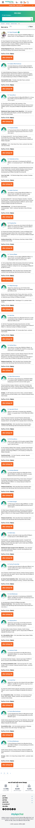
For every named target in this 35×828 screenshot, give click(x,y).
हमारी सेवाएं (4, 800)
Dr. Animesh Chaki (12, 650)
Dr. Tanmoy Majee (12, 254)
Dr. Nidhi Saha (11, 533)
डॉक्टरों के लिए (5, 802)
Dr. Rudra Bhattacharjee (14, 711)
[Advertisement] (17, 826)
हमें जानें (4, 795)
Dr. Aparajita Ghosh (13, 409)
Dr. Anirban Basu (12, 345)
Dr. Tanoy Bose (12, 95)
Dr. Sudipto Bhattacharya (14, 63)
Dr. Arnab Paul (11, 680)
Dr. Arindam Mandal (13, 470)
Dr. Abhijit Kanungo (13, 285)
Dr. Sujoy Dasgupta (13, 32)
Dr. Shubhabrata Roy (13, 159)
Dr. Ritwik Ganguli (12, 501)
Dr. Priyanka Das (12, 223)
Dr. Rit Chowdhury (12, 439)
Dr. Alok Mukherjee (13, 594)
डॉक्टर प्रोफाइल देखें (7, 57)
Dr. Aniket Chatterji (13, 190)
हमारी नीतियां (5, 798)
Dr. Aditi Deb (11, 315)
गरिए (10, 26)
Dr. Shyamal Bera (12, 620)
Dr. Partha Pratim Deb (13, 564)
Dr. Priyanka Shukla (13, 127)
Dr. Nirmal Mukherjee (13, 741)
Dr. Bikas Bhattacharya (14, 376)
